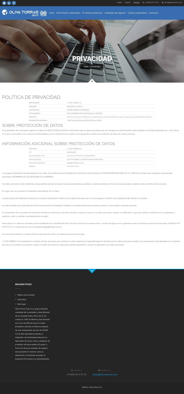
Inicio (51, 13)
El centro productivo (92, 13)
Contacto (153, 13)
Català (119, 2)
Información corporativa (68, 13)
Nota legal (21, 304)
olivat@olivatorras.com (173, 2)
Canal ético (21, 299)
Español (137, 2)
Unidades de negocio (115, 13)
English (127, 2)
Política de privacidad (25, 295)
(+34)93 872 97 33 (152, 2)
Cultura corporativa (137, 13)
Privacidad (96, 66)
